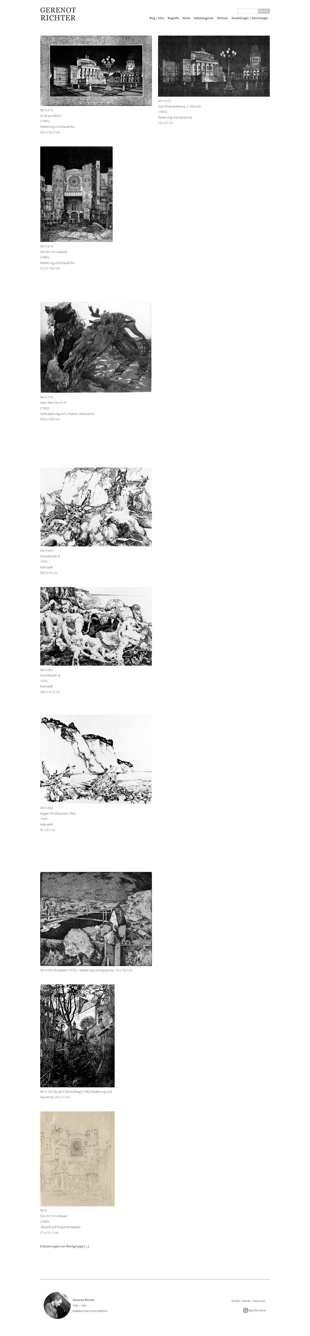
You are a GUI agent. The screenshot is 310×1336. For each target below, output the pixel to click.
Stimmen (222, 18)
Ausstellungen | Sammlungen (250, 18)
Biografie (173, 18)
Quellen (236, 1301)
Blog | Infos (157, 18)
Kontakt (246, 1301)
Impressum (259, 1301)
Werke (186, 18)
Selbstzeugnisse (203, 18)
